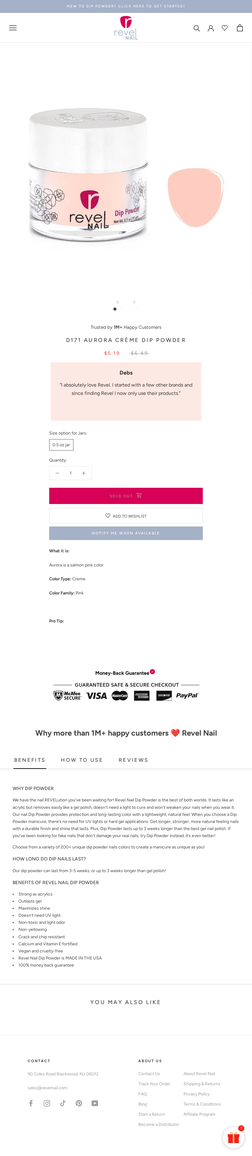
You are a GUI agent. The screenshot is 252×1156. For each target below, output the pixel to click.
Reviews (134, 760)
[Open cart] (240, 27)
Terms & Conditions (202, 1104)
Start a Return (151, 1114)
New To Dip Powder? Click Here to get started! (126, 6)
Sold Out (121, 496)
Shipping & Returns (201, 1083)
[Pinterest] (79, 1102)
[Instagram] (47, 1102)
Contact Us (149, 1073)
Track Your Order (154, 1083)
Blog (142, 1104)
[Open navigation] (13, 27)
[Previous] (118, 302)
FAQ (142, 1094)
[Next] (134, 302)
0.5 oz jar (61, 444)
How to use (82, 760)
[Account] (211, 28)
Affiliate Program (199, 1114)
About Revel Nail (199, 1073)
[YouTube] (95, 1102)
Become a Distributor (158, 1124)
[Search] (197, 28)
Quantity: (58, 460)
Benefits (30, 760)
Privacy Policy (196, 1094)
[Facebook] (31, 1102)
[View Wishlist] (225, 27)
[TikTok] (63, 1102)
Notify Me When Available (126, 533)
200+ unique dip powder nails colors (95, 847)
